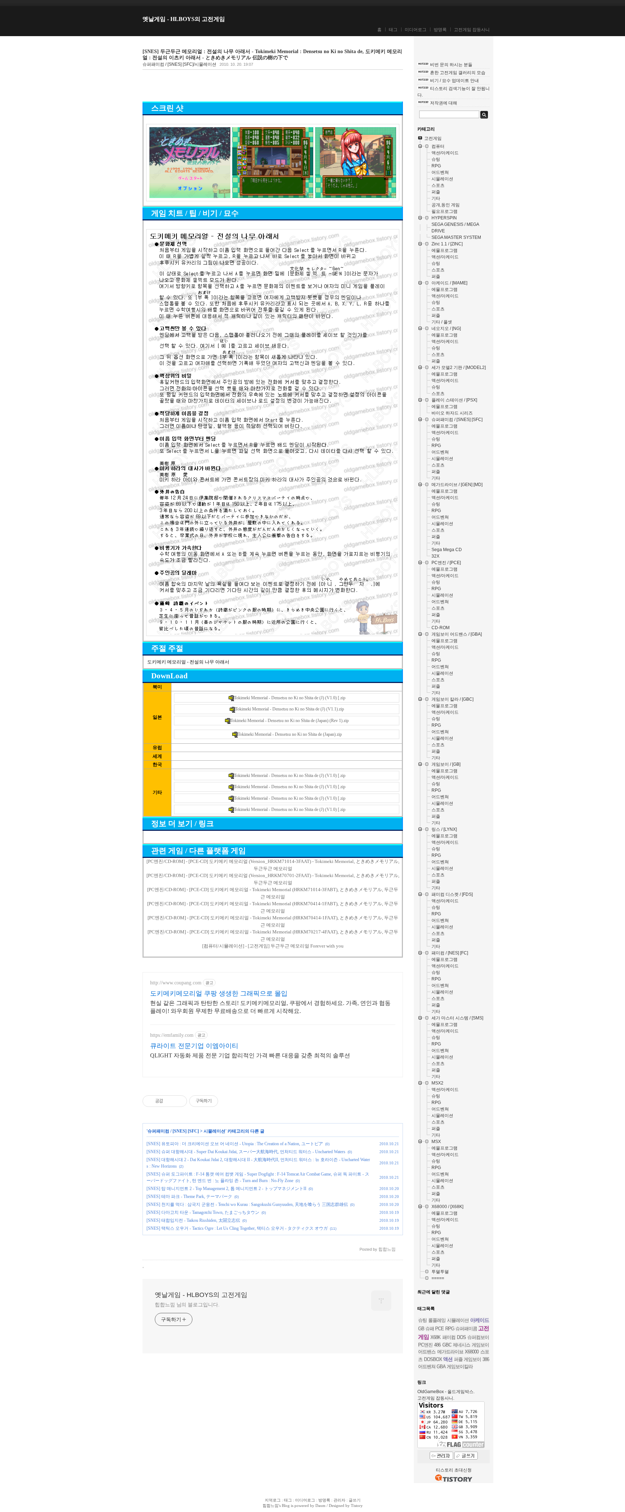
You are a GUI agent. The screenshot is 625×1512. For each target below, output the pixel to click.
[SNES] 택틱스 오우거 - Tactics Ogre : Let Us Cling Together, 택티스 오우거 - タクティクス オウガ (237, 1228)
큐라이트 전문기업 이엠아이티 (194, 1045)
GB (421, 1328)
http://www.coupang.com (175, 982)
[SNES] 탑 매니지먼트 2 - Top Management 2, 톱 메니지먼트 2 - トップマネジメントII (226, 1188)
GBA (441, 1366)
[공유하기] (169, 1101)
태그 (393, 29)
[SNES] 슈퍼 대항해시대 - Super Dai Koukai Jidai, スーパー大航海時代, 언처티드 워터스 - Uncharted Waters (245, 1151)
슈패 (429, 1328)
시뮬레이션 (214, 1131)
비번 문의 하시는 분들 (451, 64)
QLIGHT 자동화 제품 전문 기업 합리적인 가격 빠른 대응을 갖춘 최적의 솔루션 (250, 1055)
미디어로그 (415, 29)
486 (437, 1345)
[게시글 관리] (178, 1101)
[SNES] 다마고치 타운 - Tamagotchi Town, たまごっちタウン (202, 1212)
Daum (320, 1505)
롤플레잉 (437, 1320)
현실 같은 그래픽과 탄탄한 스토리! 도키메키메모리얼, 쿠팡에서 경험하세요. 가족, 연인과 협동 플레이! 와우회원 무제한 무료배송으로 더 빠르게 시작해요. (270, 1007)
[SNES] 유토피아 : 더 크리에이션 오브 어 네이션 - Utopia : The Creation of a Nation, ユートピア (234, 1143)
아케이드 (479, 1320)
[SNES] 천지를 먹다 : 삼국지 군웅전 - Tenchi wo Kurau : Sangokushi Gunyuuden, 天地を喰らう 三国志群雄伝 (247, 1204)
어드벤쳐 (426, 1366)
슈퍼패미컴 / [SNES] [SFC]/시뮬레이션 (179, 64)
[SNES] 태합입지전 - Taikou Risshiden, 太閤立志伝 (193, 1220)
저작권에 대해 (443, 103)
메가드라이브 (450, 1351)
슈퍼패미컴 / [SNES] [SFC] (173, 1131)
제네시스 (461, 1345)
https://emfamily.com (172, 1035)
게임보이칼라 (460, 1366)
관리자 (339, 1500)
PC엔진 (425, 1345)
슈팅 (422, 1320)
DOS (461, 1337)
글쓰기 (355, 1500)
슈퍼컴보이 (478, 1337)
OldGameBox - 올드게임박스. (446, 1391)
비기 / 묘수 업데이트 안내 (454, 80)
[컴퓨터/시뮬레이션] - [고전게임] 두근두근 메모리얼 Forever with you (273, 946)
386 (485, 1359)
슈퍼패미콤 (466, 1328)
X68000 (472, 1351)
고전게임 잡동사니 (472, 29)
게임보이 (472, 1359)
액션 (447, 1359)
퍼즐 (458, 1359)
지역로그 (273, 1500)
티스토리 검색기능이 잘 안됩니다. (453, 92)
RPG (449, 1328)
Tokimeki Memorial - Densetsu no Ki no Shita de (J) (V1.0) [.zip (289, 697)
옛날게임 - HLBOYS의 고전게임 (184, 19)
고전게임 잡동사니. (435, 1398)
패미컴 (448, 1337)
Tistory (357, 1505)
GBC (446, 1345)
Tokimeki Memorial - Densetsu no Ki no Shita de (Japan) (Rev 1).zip (289, 720)
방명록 (440, 29)
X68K (435, 1337)
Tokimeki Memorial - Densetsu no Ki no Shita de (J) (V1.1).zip (289, 709)
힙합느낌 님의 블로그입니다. (187, 1304)
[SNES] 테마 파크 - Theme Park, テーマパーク (189, 1196)
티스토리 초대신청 (454, 1470)
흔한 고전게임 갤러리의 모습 (457, 72)
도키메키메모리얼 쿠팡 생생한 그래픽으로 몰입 (219, 993)
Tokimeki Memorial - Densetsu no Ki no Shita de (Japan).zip (290, 734)
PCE (439, 1328)
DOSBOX (433, 1359)
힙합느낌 (271, 1505)
